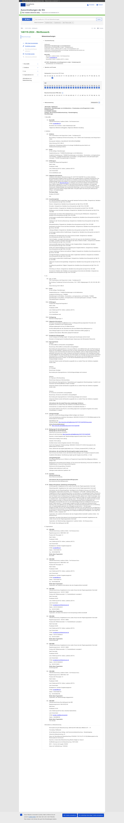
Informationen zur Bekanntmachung (27, 79)
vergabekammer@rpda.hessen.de (61, 605)
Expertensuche (57, 22)
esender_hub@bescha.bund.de (60, 715)
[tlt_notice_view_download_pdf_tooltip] (45, 87)
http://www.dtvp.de (64, 182)
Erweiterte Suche (48, 22)
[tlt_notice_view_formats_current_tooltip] (99, 102)
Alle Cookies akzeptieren (69, 815)
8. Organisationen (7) (28, 74)
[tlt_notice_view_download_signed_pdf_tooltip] (52, 78)
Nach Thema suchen (67, 22)
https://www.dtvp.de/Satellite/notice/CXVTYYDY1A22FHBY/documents (75, 422)
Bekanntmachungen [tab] (26, 36)
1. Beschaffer (26, 63)
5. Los (24, 71)
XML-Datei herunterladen (31, 43)
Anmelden (91, 4)
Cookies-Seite (32, 816)
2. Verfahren (26, 67)
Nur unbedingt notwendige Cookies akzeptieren (91, 815)
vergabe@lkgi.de (53, 57)
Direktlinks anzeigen (30, 46)
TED (22, 28)
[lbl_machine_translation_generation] (62, 93)
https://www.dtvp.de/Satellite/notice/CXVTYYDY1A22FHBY (66, 425)
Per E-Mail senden (30, 54)
